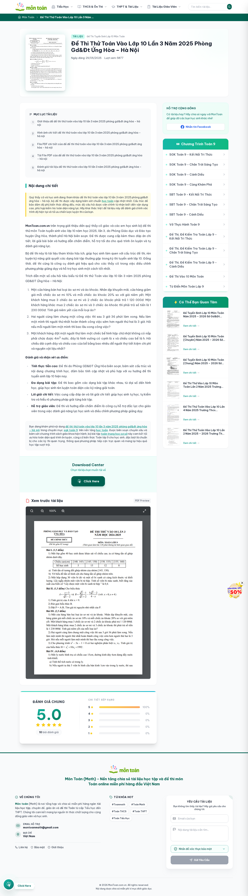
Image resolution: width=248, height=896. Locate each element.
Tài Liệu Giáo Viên (164, 6)
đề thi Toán (67, 808)
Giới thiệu (57, 847)
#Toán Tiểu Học (121, 818)
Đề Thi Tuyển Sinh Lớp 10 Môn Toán (106, 36)
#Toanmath (118, 804)
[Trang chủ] (31, 6)
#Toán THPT (140, 811)
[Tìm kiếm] (229, 6)
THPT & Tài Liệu (127, 6)
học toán (107, 201)
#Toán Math (138, 804)
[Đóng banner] (242, 583)
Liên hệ (23, 847)
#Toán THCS (119, 811)
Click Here (24, 884)
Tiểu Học (63, 6)
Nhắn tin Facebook (198, 126)
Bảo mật (39, 847)
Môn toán (21, 803)
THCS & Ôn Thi (93, 6)
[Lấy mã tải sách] (9, 883)
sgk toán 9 (71, 430)
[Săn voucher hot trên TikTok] (234, 590)
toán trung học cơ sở (114, 433)
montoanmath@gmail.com (40, 827)
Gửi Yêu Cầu (202, 860)
